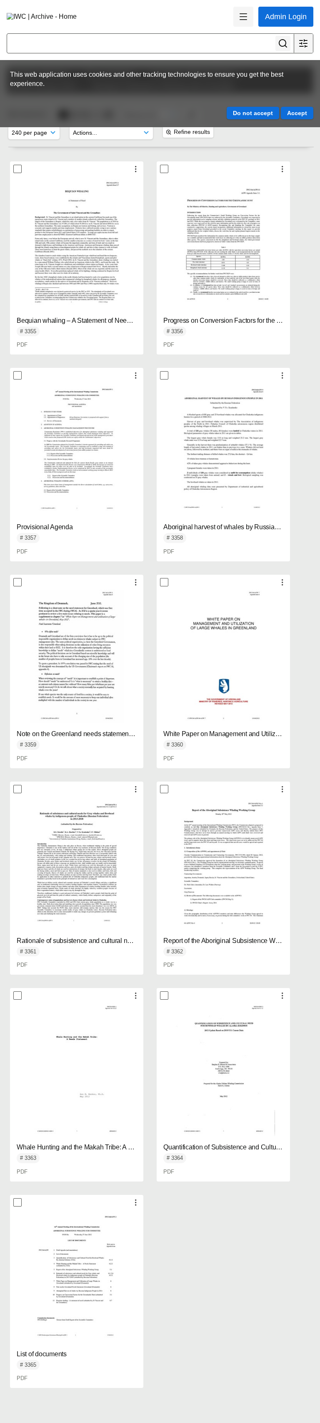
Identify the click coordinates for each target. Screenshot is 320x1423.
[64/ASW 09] (223, 449)
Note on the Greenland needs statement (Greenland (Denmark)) (107, 733)
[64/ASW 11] (76, 243)
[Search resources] (282, 43)
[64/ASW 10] (223, 243)
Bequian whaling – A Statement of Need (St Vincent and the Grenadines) (120, 320)
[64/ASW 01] (76, 449)
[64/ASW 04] (76, 1069)
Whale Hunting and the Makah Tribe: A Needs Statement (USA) (107, 1147)
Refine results (192, 131)
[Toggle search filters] (303, 43)
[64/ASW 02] (76, 1276)
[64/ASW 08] (76, 656)
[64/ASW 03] (223, 1069)
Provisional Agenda (45, 526)
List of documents (42, 1354)
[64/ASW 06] (76, 863)
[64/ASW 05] (223, 863)
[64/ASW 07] (223, 656)
